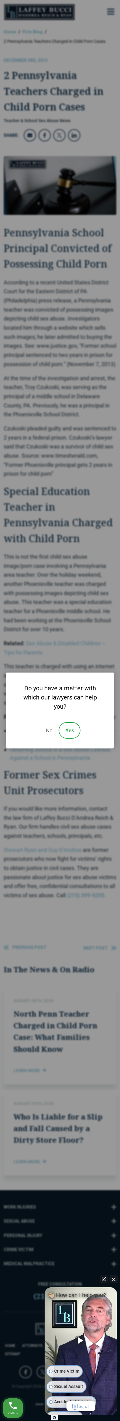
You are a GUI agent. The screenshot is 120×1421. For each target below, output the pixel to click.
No (49, 730)
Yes (70, 730)
